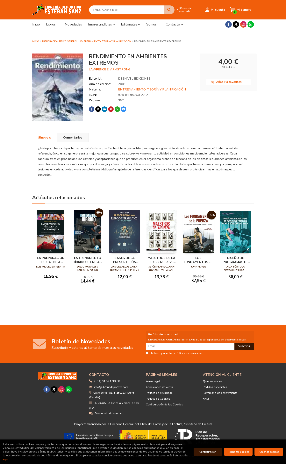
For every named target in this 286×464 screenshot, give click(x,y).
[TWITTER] (236, 24)
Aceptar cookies (269, 452)
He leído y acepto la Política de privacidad (176, 353)
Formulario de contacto (109, 413)
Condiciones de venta (159, 387)
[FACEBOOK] (228, 24)
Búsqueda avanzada (185, 10)
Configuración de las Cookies (164, 404)
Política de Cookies (158, 399)
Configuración (207, 452)
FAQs (206, 399)
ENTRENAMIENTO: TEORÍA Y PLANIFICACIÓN (105, 41)
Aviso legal (153, 381)
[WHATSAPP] (250, 24)
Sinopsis (44, 137)
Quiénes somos (212, 381)
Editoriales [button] (129, 24)
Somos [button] (152, 24)
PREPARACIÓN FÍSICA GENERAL (60, 41)
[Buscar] (169, 9)
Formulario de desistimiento (220, 393)
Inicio (35, 41)
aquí (5, 459)
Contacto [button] (173, 24)
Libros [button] (51, 24)
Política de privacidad (159, 393)
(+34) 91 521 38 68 (107, 381)
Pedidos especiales (215, 387)
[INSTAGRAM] (243, 24)
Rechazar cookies (238, 452)
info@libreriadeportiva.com (111, 387)
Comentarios (72, 137)
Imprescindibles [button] (100, 24)
